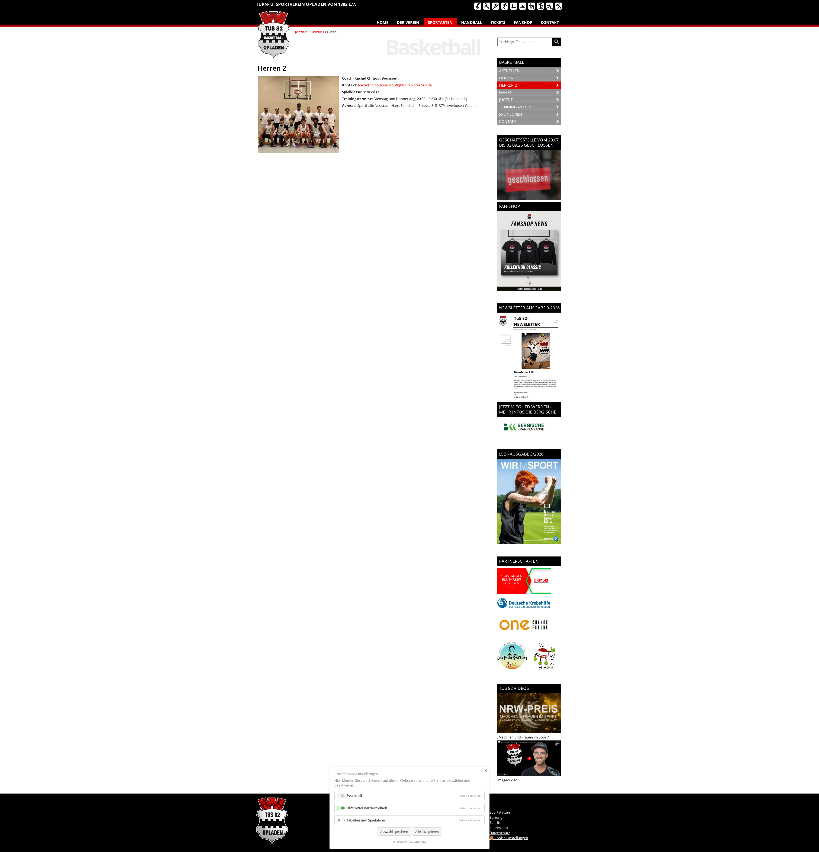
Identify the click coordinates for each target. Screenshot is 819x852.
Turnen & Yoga (532, 6)
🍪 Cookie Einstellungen (508, 838)
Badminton (559, 6)
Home (382, 22)
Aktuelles (509, 70)
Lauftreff (505, 6)
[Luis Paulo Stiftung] (512, 670)
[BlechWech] (544, 670)
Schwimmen (523, 6)
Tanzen (541, 6)
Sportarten (440, 22)
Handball (487, 6)
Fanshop (523, 22)
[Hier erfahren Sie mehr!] (524, 436)
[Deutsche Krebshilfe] (524, 606)
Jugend (506, 99)
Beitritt (495, 822)
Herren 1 (508, 77)
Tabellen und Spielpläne (365, 820)
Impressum (400, 841)
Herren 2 (508, 85)
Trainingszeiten (515, 106)
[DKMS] (524, 594)
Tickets (498, 22)
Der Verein (408, 22)
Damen (506, 92)
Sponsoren (510, 114)
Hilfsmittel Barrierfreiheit (366, 808)
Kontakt (550, 22)
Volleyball (550, 6)
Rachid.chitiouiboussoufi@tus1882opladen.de (395, 85)
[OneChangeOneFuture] (524, 638)
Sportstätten (499, 812)
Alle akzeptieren (427, 831)
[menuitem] (478, 7)
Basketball (478, 6)
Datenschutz (418, 841)
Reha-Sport (514, 6)
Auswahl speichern (394, 831)
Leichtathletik (496, 6)
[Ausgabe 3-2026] (529, 543)
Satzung (495, 817)
